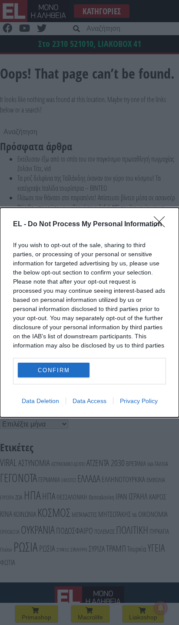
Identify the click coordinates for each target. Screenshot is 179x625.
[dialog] (89, 312)
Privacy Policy (139, 400)
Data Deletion (40, 400)
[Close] (162, 224)
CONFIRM (54, 370)
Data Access (89, 400)
